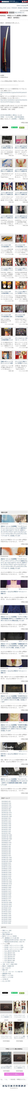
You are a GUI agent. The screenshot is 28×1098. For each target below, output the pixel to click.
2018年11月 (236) (7, 882)
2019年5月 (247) (6, 870)
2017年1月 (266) (6, 923)
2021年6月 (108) (6, 824)
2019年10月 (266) (7, 861)
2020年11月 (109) (7, 837)
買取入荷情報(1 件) (19, 12)
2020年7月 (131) (6, 844)
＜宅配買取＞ (21, 119)
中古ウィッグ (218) (7, 977)
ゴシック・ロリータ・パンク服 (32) (12, 971)
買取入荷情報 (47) (7, 934)
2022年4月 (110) (6, 805)
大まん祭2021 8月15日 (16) (12, 951)
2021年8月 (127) (6, 820)
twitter (8, 7)
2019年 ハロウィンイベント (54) (13, 945)
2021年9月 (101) (6, 818)
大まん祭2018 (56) (9, 958)
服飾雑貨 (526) (6, 973)
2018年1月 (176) (6, 900)
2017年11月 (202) (7, 904)
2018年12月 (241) (7, 880)
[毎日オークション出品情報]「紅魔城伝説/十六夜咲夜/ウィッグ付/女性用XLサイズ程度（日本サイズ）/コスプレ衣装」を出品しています (14, 645)
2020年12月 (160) (7, 835)
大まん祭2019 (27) (9, 956)
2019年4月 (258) (6, 872)
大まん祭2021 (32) (9, 953)
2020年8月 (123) (6, 842)
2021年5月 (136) (6, 826)
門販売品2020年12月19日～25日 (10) (14, 940)
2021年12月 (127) (7, 812)
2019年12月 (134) (7, 857)
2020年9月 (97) (6, 840)
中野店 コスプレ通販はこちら (14, 1074)
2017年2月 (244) (6, 921)
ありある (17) (6, 932)
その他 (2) (5, 979)
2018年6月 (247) (6, 891)
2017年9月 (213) (6, 908)
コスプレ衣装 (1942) (8, 962)
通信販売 (20, 7)
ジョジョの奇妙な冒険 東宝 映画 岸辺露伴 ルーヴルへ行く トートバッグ (6, 1066)
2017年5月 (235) (6, 915)
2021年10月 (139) (7, 816)
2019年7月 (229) (6, 867)
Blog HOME (3, 7)
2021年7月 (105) (6, 822)
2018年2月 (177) (6, 898)
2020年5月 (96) (6, 848)
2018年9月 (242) (6, 885)
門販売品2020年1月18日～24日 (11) (14, 941)
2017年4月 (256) (6, 917)
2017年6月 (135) (6, 913)
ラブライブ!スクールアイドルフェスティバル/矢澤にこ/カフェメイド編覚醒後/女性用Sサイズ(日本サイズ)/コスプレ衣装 (19, 1016)
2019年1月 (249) (6, 878)
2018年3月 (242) (6, 897)
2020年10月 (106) (7, 839)
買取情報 (25, 7)
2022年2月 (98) (6, 809)
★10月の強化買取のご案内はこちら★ (11, 115)
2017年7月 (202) (6, 912)
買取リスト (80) (6, 930)
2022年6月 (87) (6, 801)
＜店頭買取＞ (14, 119)
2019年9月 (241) (6, 863)
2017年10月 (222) (7, 906)
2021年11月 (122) (6, 814)
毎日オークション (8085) (9, 936)
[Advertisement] (14, 443)
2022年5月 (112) (6, 803)
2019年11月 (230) (7, 859)
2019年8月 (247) (6, 865)
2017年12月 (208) (7, 902)
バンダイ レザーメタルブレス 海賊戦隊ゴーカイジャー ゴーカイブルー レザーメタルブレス (6, 1016)
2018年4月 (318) (6, 895)
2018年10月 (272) (7, 883)
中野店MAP (14, 7)
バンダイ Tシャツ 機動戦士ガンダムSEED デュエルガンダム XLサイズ (19, 1037)
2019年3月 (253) (6, 874)
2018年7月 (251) (6, 889)
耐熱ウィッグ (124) (7, 975)
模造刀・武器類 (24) (8, 966)
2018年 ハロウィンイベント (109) (13, 947)
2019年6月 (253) (6, 869)
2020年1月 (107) (6, 855)
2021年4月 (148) (6, 827)
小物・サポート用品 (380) (9, 964)
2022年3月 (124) (6, 807)
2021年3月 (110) (6, 829)
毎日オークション (23, 523)
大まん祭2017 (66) (9, 960)
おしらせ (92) (6, 981)
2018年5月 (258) (6, 893)
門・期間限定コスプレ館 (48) (10, 938)
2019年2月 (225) (6, 876)
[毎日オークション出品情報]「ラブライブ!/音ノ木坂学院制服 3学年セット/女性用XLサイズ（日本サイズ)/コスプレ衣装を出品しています (14, 618)
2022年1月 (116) (6, 811)
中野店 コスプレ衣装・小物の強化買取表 (12, 117)
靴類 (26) (5, 970)
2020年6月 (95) (6, 846)
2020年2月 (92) (6, 854)
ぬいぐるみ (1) (6, 968)
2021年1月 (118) (6, 833)
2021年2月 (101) (6, 831)
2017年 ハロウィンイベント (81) (13, 949)
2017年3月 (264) (6, 919)
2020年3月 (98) (6, 852)
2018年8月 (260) (6, 887)
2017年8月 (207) (6, 910)
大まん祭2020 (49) (9, 955)
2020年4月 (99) (6, 850)
